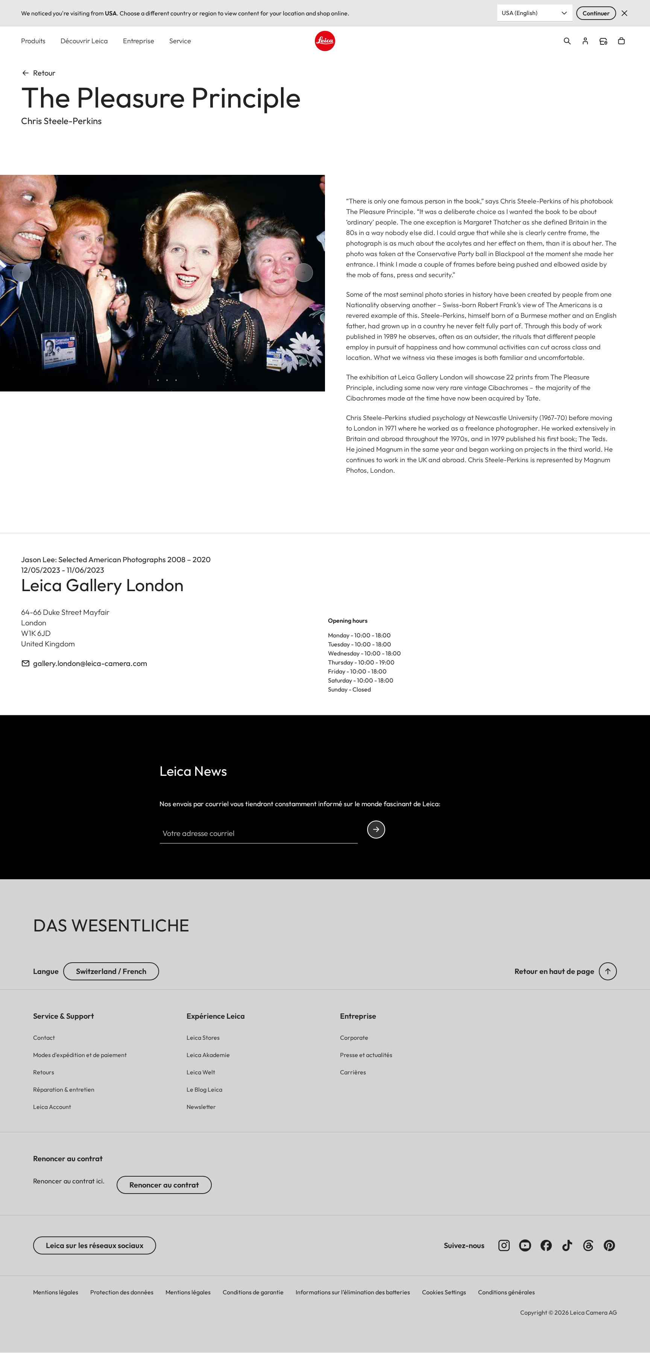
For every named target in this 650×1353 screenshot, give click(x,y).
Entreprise (138, 40)
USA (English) (520, 13)
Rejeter (624, 13)
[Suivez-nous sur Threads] (588, 1245)
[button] (608, 971)
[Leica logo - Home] (325, 41)
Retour (44, 72)
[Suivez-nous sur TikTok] (567, 1245)
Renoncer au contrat (164, 1184)
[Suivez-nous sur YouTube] (525, 1245)
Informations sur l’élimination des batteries (353, 1292)
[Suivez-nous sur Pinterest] (609, 1245)
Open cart (621, 41)
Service (180, 40)
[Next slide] (277, 272)
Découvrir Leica (84, 40)
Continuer (596, 13)
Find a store (603, 41)
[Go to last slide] (48, 272)
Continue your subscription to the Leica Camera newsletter (376, 830)
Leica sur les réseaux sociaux (94, 1245)
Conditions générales (506, 1292)
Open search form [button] (567, 41)
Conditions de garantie (253, 1292)
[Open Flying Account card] (585, 41)
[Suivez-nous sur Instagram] (504, 1245)
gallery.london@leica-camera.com (90, 663)
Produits (33, 40)
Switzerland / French (111, 971)
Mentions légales (55, 1292)
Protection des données (121, 1292)
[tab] (148, 382)
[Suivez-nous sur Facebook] (546, 1245)
